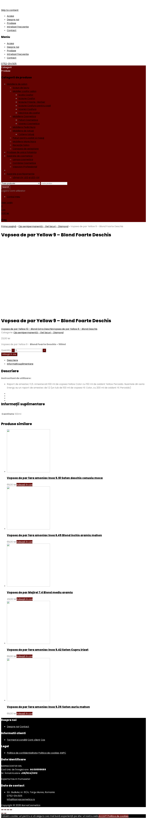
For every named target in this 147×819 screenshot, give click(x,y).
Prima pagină (8, 226)
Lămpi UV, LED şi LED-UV (26, 177)
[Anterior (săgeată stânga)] (2, 813)
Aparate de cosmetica (19, 156)
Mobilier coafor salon (24, 91)
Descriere (12, 360)
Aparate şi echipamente (20, 173)
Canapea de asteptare (26, 148)
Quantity (6, 350)
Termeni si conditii (17, 739)
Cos (43, 739)
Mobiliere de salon (17, 84)
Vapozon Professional (25, 166)
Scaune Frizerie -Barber (31, 102)
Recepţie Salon (21, 145)
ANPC (63, 753)
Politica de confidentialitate (22, 753)
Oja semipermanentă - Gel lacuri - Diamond (32, 170)
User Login (7, 202)
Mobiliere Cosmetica (24, 116)
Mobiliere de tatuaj (23, 130)
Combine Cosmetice (24, 163)
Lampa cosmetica (23, 159)
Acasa (10, 16)
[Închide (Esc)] (2, 809)
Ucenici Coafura (27, 109)
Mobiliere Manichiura (24, 141)
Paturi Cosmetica (28, 120)
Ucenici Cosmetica (28, 123)
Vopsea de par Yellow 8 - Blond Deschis (75, 329)
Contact (11, 30)
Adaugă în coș (9, 354)
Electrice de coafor (29, 112)
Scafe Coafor (25, 95)
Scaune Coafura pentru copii (34, 105)
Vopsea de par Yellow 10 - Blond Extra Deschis (27, 329)
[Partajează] (5, 809)
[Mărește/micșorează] (11, 809)
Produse (11, 23)
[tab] (76, 360)
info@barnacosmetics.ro (21, 799)
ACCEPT (103, 816)
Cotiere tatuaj (26, 134)
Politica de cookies (48, 753)
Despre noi (13, 19)
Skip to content (10, 10)
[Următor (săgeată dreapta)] (5, 813)
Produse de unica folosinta (21, 152)
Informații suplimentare (20, 363)
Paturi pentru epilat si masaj (28, 138)
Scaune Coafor (26, 98)
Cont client (34, 739)
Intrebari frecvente (18, 26)
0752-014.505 (9, 63)
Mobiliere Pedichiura (24, 127)
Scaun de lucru (21, 87)
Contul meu (13, 196)
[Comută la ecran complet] (8, 809)
